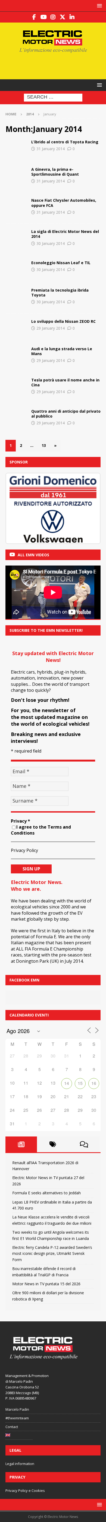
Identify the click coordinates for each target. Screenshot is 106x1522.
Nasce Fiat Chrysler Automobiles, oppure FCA (63, 203)
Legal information (19, 1463)
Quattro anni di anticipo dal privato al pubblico (66, 414)
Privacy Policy (24, 850)
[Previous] (17, 508)
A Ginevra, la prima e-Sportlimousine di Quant (55, 172)
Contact (11, 1426)
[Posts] (21, 1144)
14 (66, 1083)
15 (80, 1083)
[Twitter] (62, 17)
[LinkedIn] (72, 17)
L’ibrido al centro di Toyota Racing (64, 141)
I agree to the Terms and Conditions (41, 830)
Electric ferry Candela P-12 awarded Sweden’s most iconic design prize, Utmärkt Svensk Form (52, 1253)
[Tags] (52, 1144)
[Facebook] (34, 17)
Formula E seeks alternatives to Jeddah (46, 1192)
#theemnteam (17, 1418)
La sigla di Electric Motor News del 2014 (65, 234)
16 (93, 1083)
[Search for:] (53, 97)
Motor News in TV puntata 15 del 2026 (46, 1283)
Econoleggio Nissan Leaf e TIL (61, 262)
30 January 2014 (50, 243)
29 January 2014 (50, 328)
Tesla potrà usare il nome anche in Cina (65, 382)
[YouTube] (43, 17)
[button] (98, 5)
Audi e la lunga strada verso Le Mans (61, 351)
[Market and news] (16, 206)
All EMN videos (33, 554)
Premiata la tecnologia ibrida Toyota (60, 293)
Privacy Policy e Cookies (25, 1490)
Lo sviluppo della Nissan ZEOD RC (63, 321)
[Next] (89, 508)
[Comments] (84, 1144)
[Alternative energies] (16, 148)
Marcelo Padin (17, 1409)
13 (44, 445)
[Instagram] (53, 17)
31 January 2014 (50, 148)
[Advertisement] (55, 65)
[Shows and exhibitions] (16, 175)
